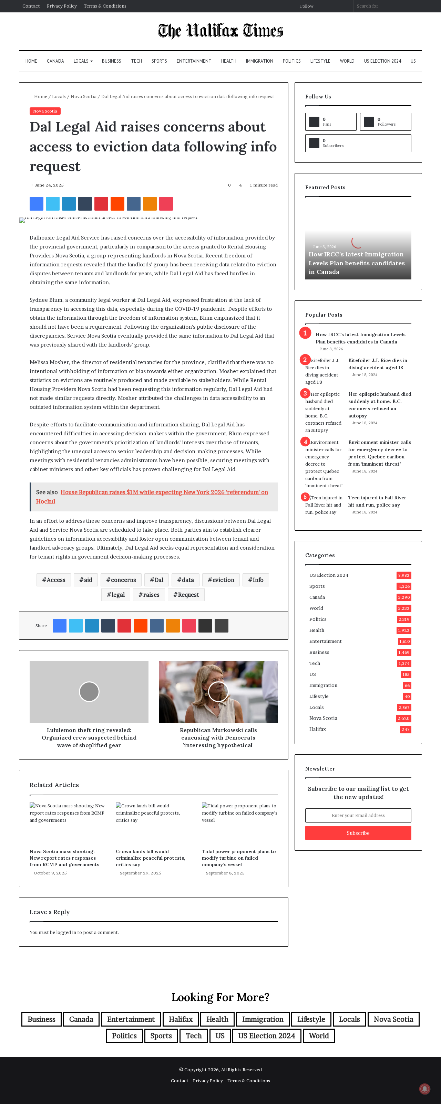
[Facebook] (36, 204)
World (347, 61)
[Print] (221, 626)
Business (111, 61)
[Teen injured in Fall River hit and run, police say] (324, 507)
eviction (223, 579)
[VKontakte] (134, 204)
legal (118, 594)
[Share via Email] (205, 626)
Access (56, 579)
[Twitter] (53, 204)
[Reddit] (117, 204)
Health (228, 61)
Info (258, 579)
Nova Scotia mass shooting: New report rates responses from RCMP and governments (64, 858)
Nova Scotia (83, 96)
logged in (66, 932)
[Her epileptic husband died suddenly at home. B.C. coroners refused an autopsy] (324, 412)
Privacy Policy (62, 6)
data (188, 579)
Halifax (317, 729)
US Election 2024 (382, 61)
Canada (55, 61)
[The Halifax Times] (220, 31)
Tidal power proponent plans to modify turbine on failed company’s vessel (239, 858)
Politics (292, 61)
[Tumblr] (85, 204)
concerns (123, 579)
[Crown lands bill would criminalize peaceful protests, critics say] (154, 823)
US (413, 61)
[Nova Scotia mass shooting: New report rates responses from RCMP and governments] (67, 823)
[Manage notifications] (424, 1088)
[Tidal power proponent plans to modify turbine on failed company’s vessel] (240, 823)
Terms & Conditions (105, 6)
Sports (159, 61)
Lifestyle (320, 61)
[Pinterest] (101, 204)
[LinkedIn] (69, 204)
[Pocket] (166, 204)
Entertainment (194, 61)
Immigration (259, 61)
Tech (136, 61)
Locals (81, 61)
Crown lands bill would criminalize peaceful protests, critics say (150, 858)
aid (88, 579)
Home (31, 61)
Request (188, 594)
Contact (31, 6)
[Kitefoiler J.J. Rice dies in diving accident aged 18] (324, 371)
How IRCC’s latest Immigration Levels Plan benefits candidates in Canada (357, 262)
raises (151, 594)
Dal (159, 579)
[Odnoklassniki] (150, 204)
